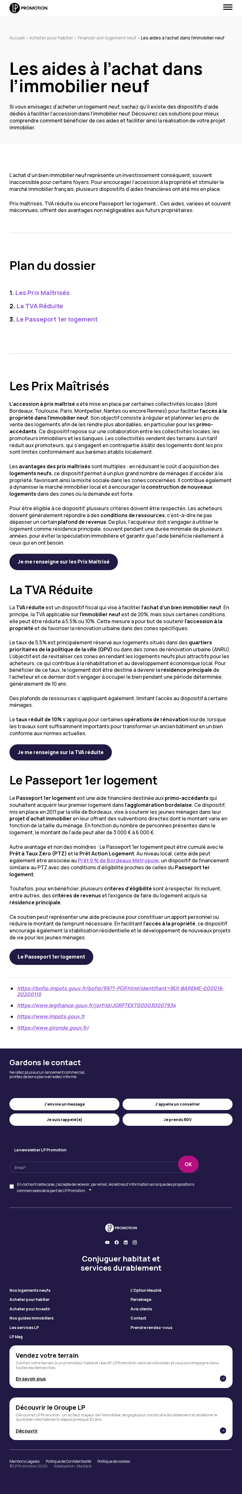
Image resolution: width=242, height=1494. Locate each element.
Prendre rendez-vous (151, 1328)
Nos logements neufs (29, 1290)
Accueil (17, 38)
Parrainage (140, 1299)
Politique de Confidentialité (68, 1461)
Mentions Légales (24, 1461)
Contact (138, 1318)
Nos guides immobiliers (31, 1318)
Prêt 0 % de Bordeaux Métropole (118, 860)
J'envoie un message (64, 1104)
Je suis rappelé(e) (64, 1119)
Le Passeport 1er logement (53, 319)
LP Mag (16, 1337)
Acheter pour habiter (51, 38)
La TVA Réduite (36, 306)
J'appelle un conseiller (177, 1104)
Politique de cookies (113, 1461)
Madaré (84, 1466)
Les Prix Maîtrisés (39, 292)
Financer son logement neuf (107, 38)
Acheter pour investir (29, 1309)
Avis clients (141, 1309)
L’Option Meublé (145, 1290)
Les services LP (24, 1328)
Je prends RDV (178, 1119)
